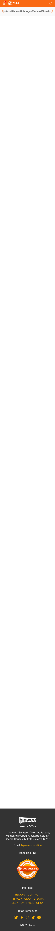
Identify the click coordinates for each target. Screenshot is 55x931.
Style (28, 321)
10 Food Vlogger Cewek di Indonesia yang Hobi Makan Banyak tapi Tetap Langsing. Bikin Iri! (27, 148)
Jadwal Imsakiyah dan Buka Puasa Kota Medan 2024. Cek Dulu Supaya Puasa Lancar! (27, 469)
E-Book (39, 898)
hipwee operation (31, 845)
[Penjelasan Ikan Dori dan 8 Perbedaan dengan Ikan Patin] (27, 506)
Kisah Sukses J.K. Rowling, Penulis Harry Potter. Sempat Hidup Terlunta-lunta (27, 609)
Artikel (9, 78)
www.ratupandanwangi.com (18, 50)
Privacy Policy (22, 898)
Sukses (29, 600)
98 (27, 792)
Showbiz (46, 11)
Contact (34, 894)
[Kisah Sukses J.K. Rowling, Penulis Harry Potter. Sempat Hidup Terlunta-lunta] (27, 573)
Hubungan (26, 11)
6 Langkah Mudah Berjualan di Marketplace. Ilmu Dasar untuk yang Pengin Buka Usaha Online (27, 741)
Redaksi (20, 894)
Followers (15, 68)
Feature (6, 11)
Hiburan (15, 11)
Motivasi (37, 11)
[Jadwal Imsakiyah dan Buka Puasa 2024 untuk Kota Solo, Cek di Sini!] (27, 366)
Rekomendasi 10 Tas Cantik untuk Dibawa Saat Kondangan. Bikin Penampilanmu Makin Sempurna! (26, 330)
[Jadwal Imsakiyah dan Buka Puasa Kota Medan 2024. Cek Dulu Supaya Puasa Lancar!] (27, 434)
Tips (27, 532)
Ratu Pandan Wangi (25, 40)
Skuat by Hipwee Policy (27, 902)
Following (14, 72)
